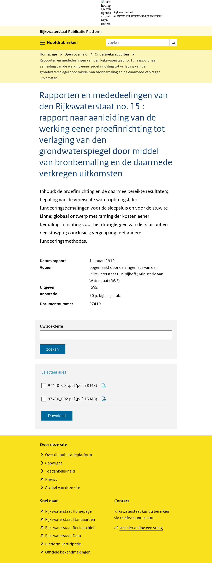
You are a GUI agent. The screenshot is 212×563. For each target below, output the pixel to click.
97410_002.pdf (72, 399)
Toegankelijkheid (60, 471)
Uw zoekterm (51, 326)
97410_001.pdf (72, 386)
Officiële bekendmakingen (67, 552)
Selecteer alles (53, 372)
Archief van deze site (62, 487)
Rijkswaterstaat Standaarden (70, 519)
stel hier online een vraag (141, 528)
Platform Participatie (63, 544)
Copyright (53, 463)
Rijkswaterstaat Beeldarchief (69, 527)
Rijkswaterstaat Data (63, 535)
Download (60, 417)
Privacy (51, 479)
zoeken (52, 349)
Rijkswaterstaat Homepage (68, 511)
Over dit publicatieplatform (68, 454)
